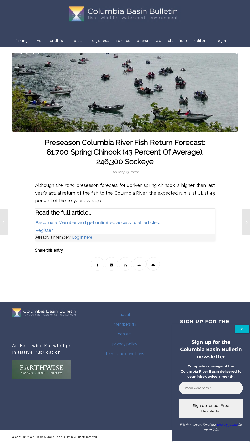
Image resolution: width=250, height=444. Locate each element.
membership (125, 324)
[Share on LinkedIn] (125, 264)
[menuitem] (21, 40)
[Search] (235, 53)
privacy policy (124, 344)
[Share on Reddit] (139, 264)
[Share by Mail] (153, 264)
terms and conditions (125, 353)
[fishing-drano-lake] (125, 92)
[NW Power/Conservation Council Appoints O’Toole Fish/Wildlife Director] (246, 222)
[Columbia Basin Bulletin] (125, 17)
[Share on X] (111, 264)
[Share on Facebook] (97, 264)
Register (44, 230)
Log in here (82, 237)
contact (125, 334)
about (125, 314)
